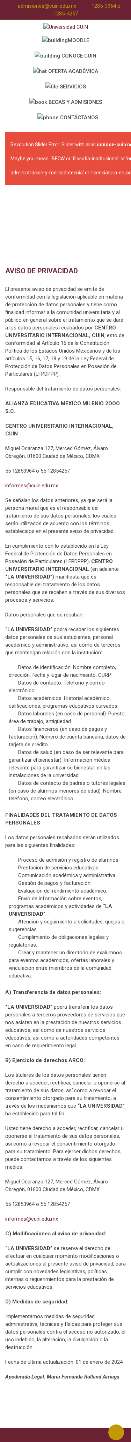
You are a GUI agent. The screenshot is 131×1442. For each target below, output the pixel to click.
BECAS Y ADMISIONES (74, 102)
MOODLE (78, 40)
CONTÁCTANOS (78, 117)
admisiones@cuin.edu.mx (47, 6)
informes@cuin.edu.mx (31, 485)
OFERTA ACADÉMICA (72, 71)
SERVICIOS (72, 87)
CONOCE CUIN (78, 56)
